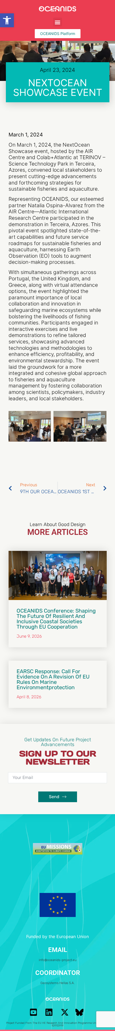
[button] (7, 20)
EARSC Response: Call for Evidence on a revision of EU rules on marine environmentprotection (53, 679)
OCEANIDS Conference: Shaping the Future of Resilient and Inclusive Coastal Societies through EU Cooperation (56, 618)
